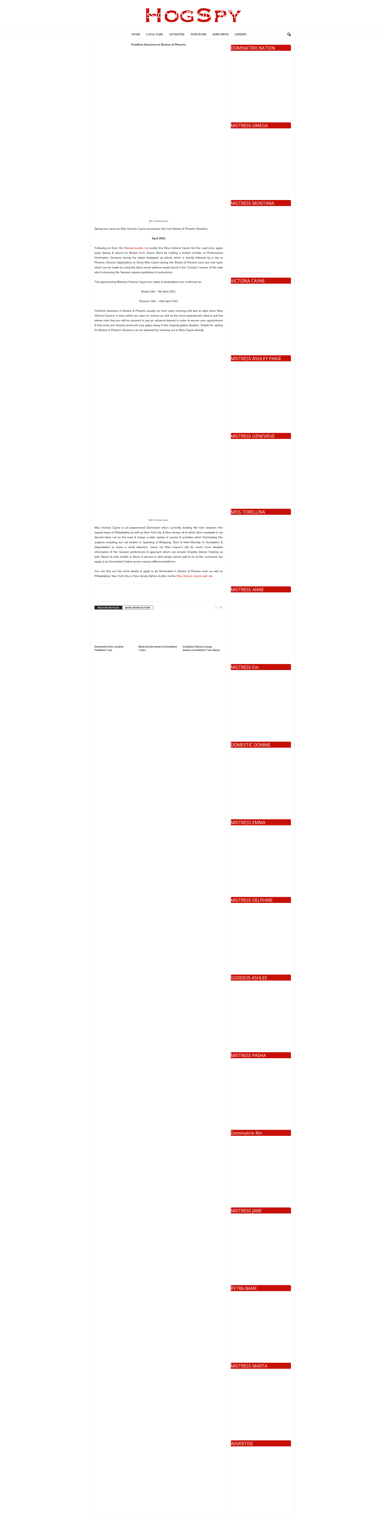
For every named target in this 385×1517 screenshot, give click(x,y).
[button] (289, 34)
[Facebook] (98, 595)
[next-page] (221, 608)
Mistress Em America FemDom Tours (158, 648)
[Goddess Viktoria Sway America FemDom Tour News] (203, 629)
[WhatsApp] (126, 595)
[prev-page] (216, 608)
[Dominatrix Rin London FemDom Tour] (114, 629)
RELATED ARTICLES (108, 607)
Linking (241, 35)
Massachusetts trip (136, 248)
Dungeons (198, 35)
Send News (221, 35)
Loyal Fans (154, 35)
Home (136, 35)
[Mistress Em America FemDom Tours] (159, 629)
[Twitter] (108, 595)
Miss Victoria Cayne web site (194, 576)
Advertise (176, 35)
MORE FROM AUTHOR (137, 607)
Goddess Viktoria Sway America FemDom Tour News (201, 648)
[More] (135, 595)
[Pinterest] (117, 595)
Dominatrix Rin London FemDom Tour (109, 648)
